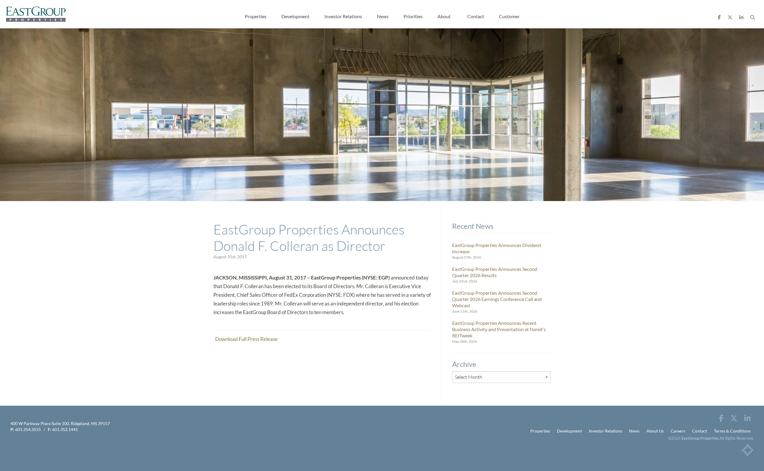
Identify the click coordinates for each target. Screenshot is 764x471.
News (383, 16)
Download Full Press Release (245, 339)
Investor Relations (343, 16)
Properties (256, 16)
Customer (509, 16)
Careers (678, 430)
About (444, 16)
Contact (475, 16)
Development (295, 16)
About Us (655, 430)
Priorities (413, 16)
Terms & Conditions (732, 430)
